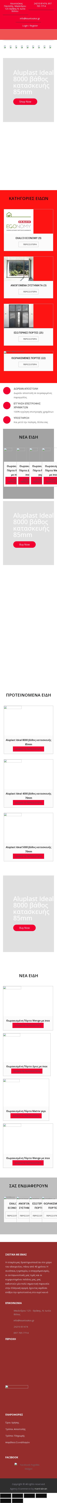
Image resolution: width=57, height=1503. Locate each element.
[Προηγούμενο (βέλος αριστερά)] (5, 1500)
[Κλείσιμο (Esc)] (5, 1495)
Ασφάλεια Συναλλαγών (17, 1442)
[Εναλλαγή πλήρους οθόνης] (29, 1495)
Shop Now (25, 101)
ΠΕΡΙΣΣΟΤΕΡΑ (14, 1215)
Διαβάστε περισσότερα (15, 480)
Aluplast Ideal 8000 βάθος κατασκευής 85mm (33, 82)
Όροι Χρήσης (12, 1422)
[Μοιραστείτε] (17, 1495)
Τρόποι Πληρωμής (15, 1435)
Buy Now (24, 544)
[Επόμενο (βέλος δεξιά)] (17, 1500)
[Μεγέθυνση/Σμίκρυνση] (41, 1495)
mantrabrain (41, 1488)
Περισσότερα (30, 244)
